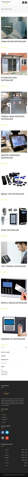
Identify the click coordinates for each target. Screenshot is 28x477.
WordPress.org (4, 374)
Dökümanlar (4, 419)
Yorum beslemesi (4, 373)
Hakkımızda (4, 417)
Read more (4, 47)
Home (2, 9)
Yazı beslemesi (4, 371)
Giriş (2, 370)
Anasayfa (4, 414)
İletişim (3, 422)
